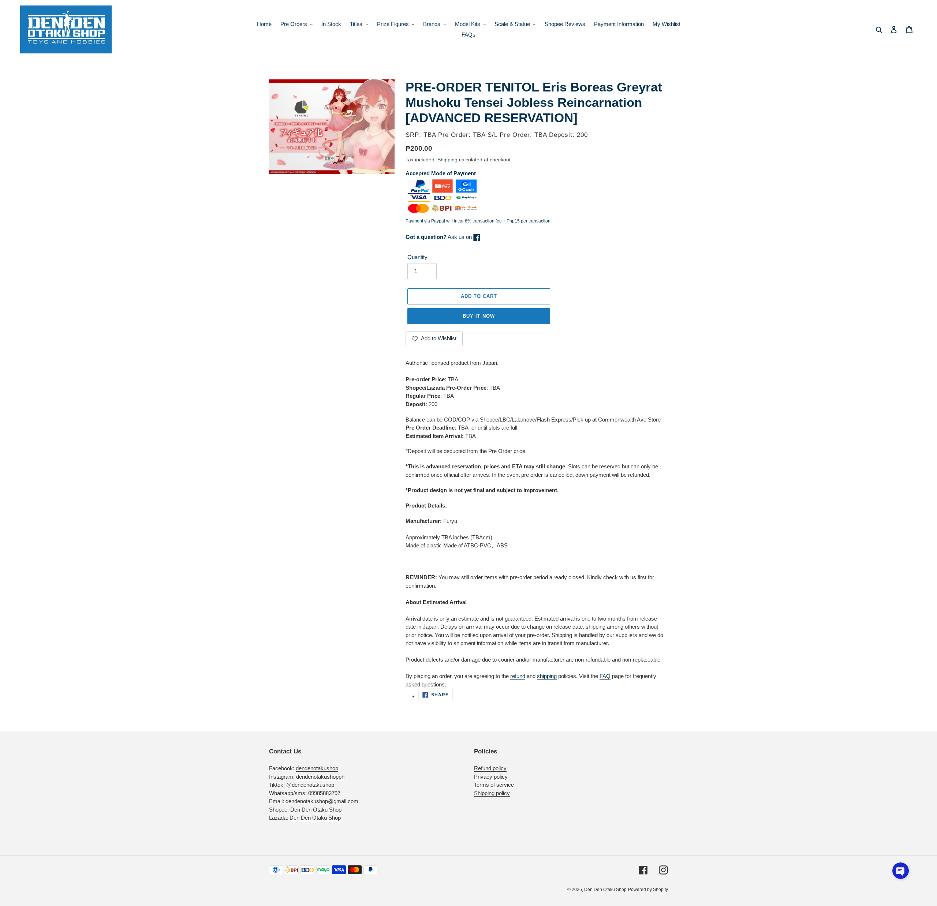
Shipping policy (492, 793)
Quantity (417, 257)
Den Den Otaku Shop (315, 809)
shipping (547, 676)
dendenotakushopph (320, 777)
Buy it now (479, 316)
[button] (900, 870)
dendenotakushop (317, 768)
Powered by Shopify (648, 889)
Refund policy (490, 768)
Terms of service (494, 785)
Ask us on (439, 237)
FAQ (605, 676)
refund (517, 676)
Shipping (447, 159)
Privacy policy (491, 777)
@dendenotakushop (310, 785)
